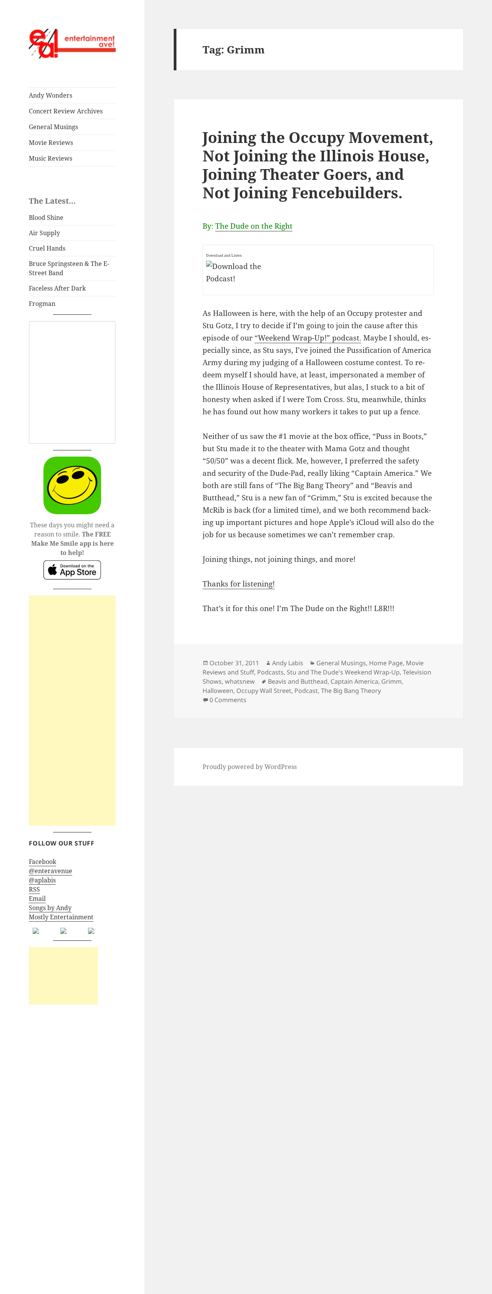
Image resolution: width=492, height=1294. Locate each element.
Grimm (391, 681)
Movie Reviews (51, 142)
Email (37, 898)
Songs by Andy (50, 908)
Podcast (306, 690)
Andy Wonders (50, 95)
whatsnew (240, 681)
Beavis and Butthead (297, 681)
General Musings (53, 127)
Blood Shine (46, 217)
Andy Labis (287, 663)
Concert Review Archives (66, 111)
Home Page (386, 663)
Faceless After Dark (57, 288)
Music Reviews (50, 158)
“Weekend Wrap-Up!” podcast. (307, 338)
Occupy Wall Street (263, 690)
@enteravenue (50, 871)
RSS (34, 889)
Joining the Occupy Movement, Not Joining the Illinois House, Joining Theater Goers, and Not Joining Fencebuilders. (318, 165)
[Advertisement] (72, 710)
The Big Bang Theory (351, 690)
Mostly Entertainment (61, 917)
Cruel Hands (47, 248)
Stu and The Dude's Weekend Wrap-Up (343, 672)
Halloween (218, 690)
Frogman (42, 303)
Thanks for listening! (239, 584)
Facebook (42, 861)
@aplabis (42, 880)
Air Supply (44, 233)
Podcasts (270, 672)
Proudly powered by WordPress (250, 766)
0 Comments (227, 700)
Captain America (354, 681)
